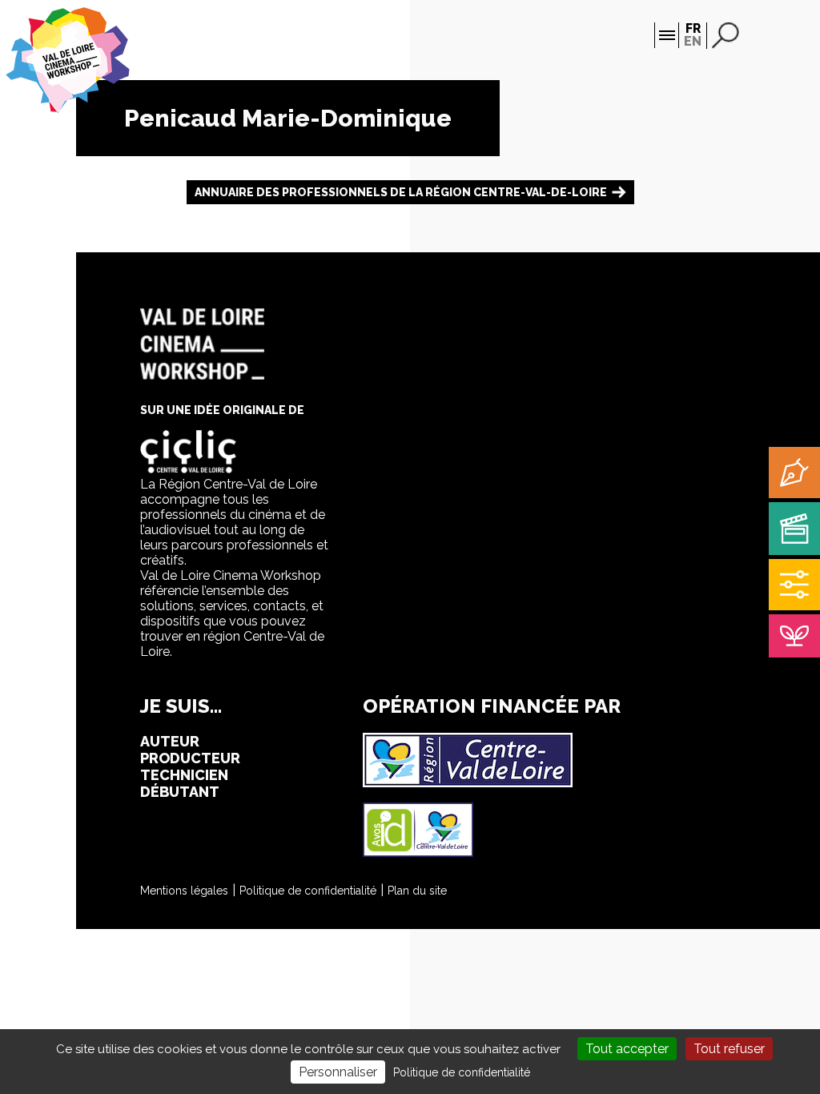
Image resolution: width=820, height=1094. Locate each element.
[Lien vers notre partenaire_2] (418, 852)
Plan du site (417, 890)
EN (692, 41)
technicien (184, 774)
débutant (179, 791)
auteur (169, 741)
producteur (190, 758)
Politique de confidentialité (307, 890)
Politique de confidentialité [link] (461, 1072)
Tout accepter (627, 1048)
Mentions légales (184, 890)
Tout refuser (729, 1048)
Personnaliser (338, 1072)
